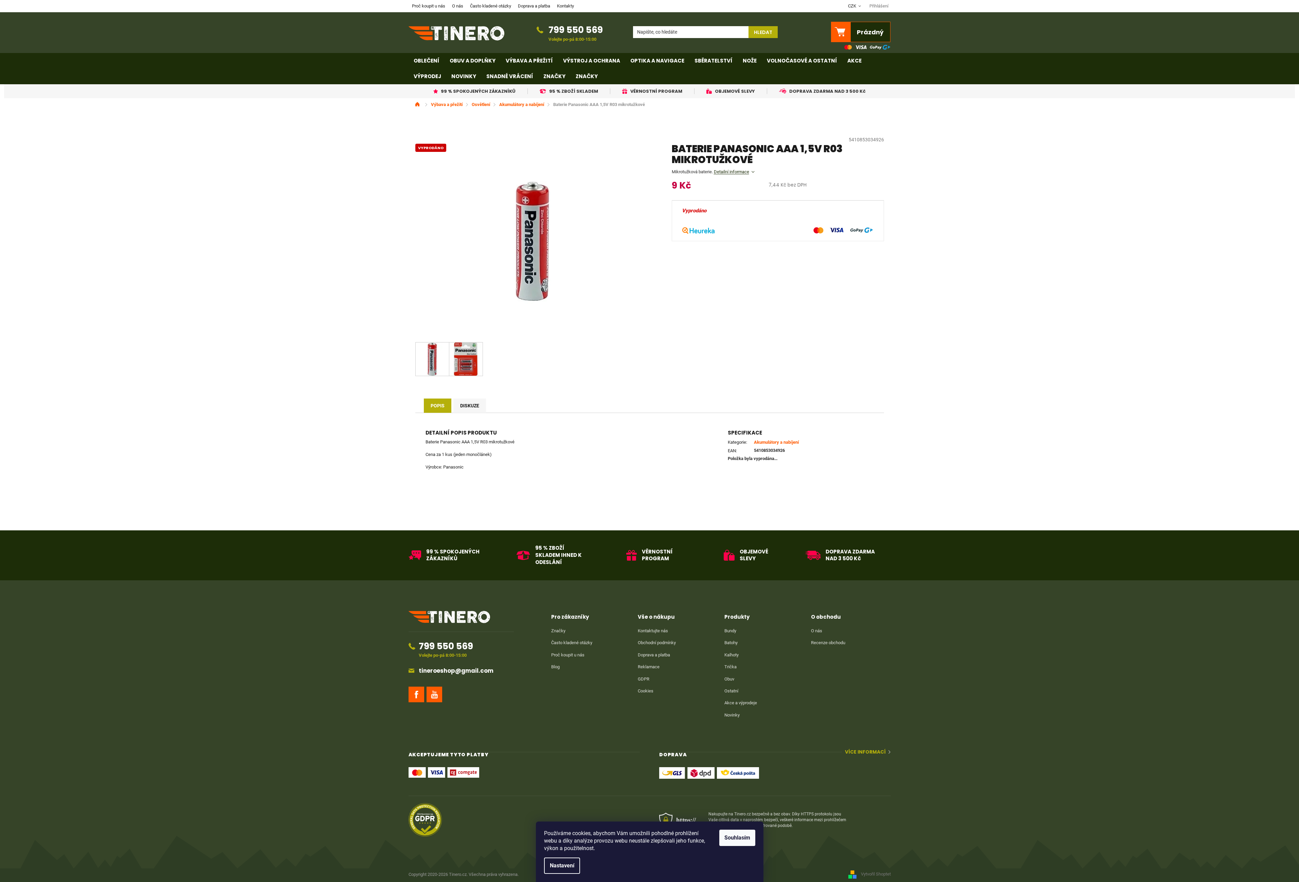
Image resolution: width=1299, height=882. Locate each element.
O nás (457, 5)
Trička (730, 666)
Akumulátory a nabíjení (776, 442)
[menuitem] (427, 61)
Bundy (730, 630)
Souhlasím (737, 837)
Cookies (645, 690)
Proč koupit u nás (428, 5)
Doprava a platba (534, 5)
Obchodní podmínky (657, 642)
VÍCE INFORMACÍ (865, 752)
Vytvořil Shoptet (876, 874)
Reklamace (649, 666)
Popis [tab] (438, 405)
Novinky (732, 715)
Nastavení (562, 865)
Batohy (731, 642)
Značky (558, 630)
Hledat (763, 32)
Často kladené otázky (490, 5)
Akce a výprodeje (740, 702)
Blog (555, 666)
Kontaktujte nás (653, 630)
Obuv (729, 679)
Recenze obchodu (828, 642)
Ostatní (731, 690)
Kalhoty (731, 654)
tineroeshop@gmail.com (456, 671)
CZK (852, 5)
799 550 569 (575, 29)
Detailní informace (731, 171)
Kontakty (565, 5)
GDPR (643, 679)
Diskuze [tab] (469, 405)
